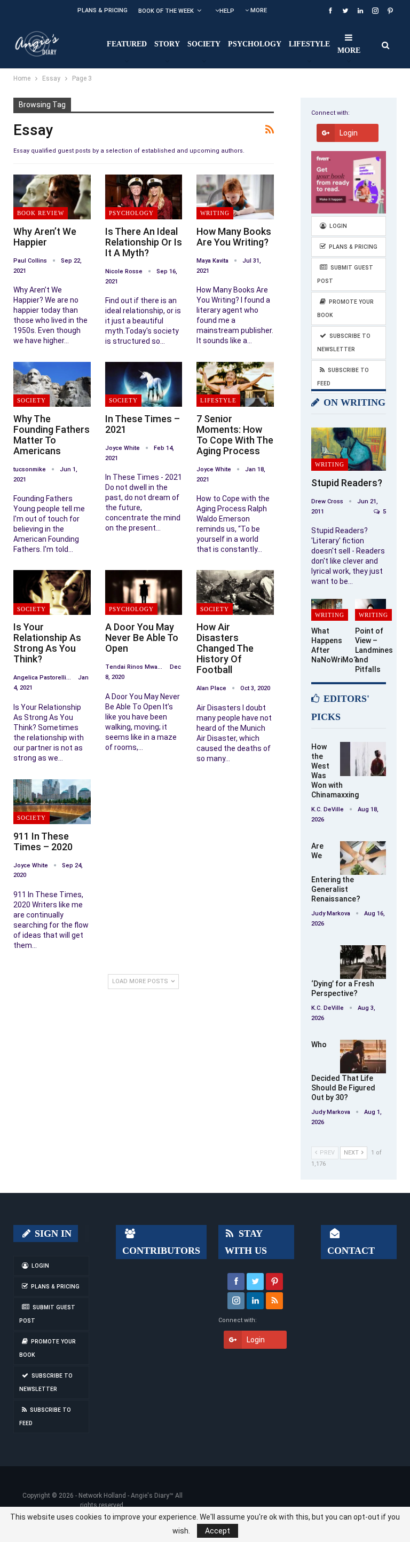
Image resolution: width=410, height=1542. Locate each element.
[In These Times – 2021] (144, 384)
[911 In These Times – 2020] (52, 801)
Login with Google (351, 135)
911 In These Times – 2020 (43, 841)
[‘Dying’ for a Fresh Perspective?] (363, 962)
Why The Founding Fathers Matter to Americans (51, 434)
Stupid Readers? (346, 482)
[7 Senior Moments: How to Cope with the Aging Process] (235, 384)
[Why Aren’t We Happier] (52, 197)
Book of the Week (166, 10)
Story (167, 44)
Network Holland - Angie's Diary (123, 1495)
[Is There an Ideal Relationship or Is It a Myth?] (144, 197)
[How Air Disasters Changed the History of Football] (235, 592)
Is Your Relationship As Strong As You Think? (47, 643)
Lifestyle (309, 44)
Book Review (40, 213)
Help (226, 10)
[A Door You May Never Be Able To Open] (144, 592)
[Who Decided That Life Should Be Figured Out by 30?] (363, 1057)
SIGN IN (52, 1233)
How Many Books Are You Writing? (233, 237)
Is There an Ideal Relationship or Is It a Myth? (143, 242)
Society (203, 44)
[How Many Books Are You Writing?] (235, 197)
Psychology (254, 44)
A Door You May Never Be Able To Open (141, 637)
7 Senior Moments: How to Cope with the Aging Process (234, 434)
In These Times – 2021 (142, 424)
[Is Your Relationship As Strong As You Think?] (52, 592)
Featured (127, 44)
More (258, 10)
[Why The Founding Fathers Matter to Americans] (52, 384)
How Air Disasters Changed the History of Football (225, 648)
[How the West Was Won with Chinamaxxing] (363, 759)
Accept (217, 1531)
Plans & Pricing (102, 10)
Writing (215, 213)
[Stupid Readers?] (348, 449)
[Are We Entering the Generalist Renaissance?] (363, 858)
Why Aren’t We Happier (44, 237)
